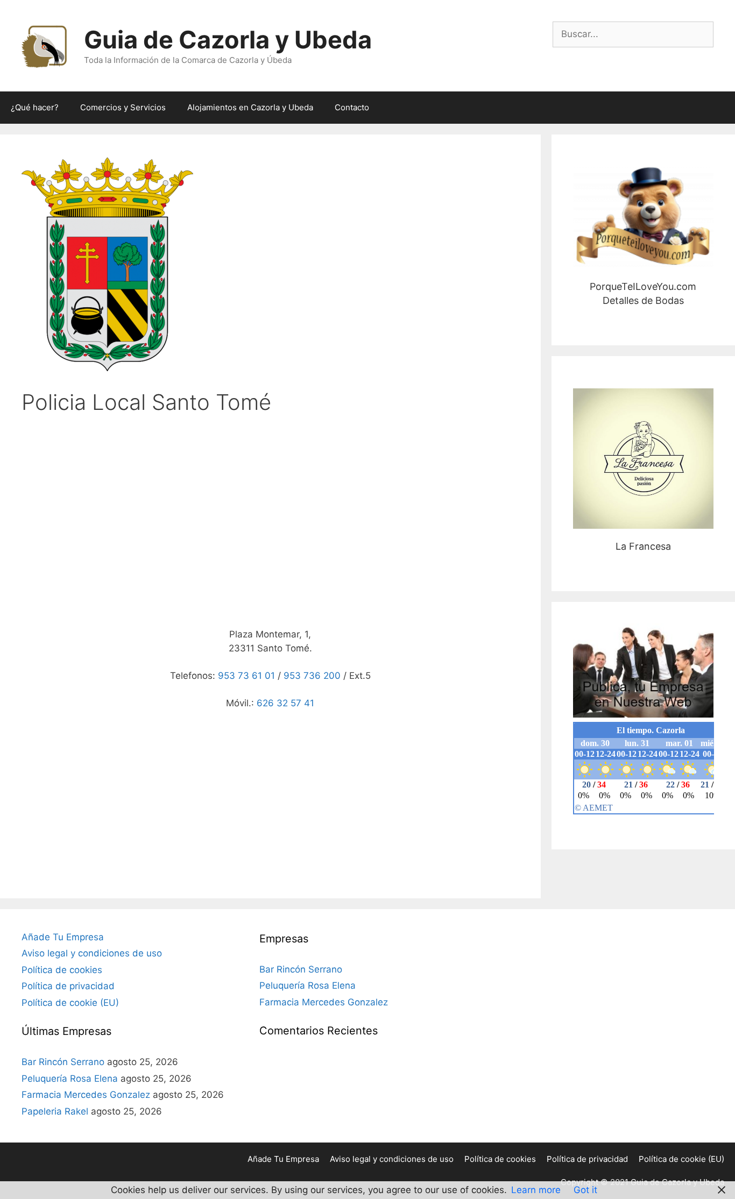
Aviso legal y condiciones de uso (92, 953)
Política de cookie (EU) (70, 1002)
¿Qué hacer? (35, 107)
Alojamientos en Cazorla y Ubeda (250, 107)
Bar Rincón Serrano (63, 1061)
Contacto (352, 107)
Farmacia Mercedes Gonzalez (86, 1094)
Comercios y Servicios (123, 107)
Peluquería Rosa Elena (70, 1078)
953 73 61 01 (246, 675)
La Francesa (643, 458)
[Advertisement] (270, 509)
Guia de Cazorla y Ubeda (228, 39)
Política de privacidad (68, 986)
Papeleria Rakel (55, 1111)
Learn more (536, 1189)
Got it (585, 1189)
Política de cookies (62, 969)
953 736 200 (312, 675)
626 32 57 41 (285, 703)
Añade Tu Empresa (63, 937)
